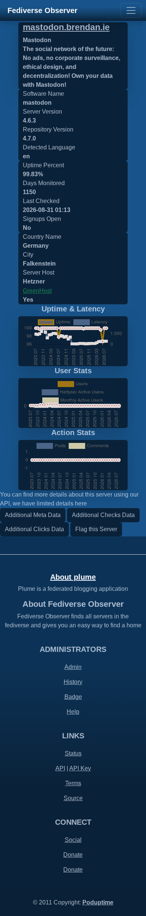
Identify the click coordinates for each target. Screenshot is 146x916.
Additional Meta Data (33, 515)
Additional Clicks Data (34, 529)
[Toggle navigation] (131, 10)
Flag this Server (96, 529)
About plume (73, 577)
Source (73, 798)
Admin (73, 667)
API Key (80, 768)
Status (73, 753)
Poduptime (97, 902)
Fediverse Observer (42, 10)
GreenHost (37, 291)
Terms (73, 783)
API (60, 768)
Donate (73, 855)
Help (73, 712)
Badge (73, 697)
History (73, 682)
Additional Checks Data (103, 515)
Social (73, 840)
